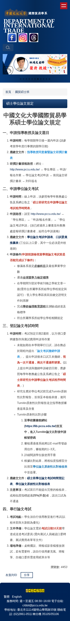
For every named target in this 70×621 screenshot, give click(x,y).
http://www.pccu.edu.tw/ (25, 169)
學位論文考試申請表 (40, 237)
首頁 (8, 91)
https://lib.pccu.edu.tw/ (40, 426)
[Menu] (63, 5)
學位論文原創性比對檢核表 (33, 483)
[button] (8, 47)
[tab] (20, 79)
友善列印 (11, 575)
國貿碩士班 (22, 91)
